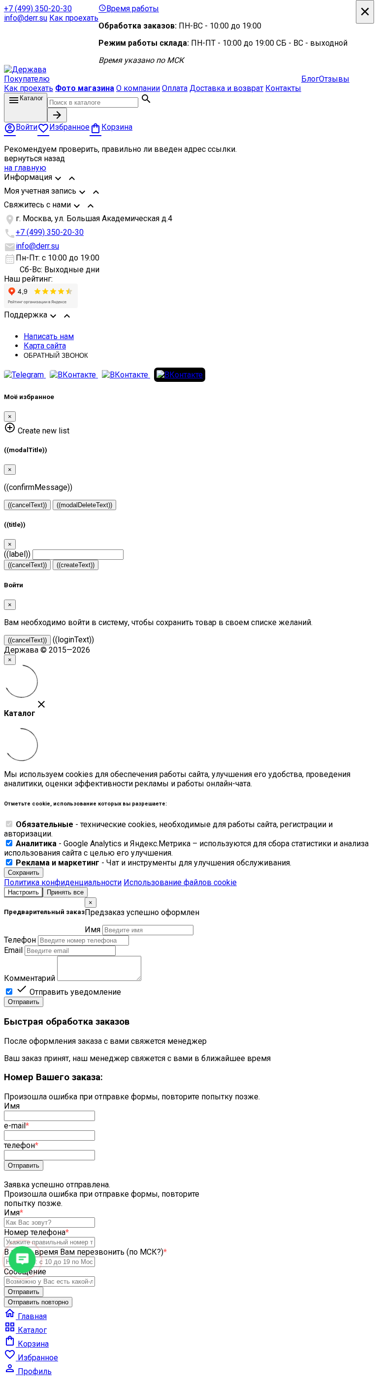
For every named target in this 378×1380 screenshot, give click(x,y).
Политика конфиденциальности (63, 882)
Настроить (23, 892)
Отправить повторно (38, 1302)
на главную (25, 167)
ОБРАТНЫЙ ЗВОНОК (56, 355)
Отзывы (334, 79)
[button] (189, 179)
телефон (21, 1145)
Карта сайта (45, 345)
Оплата (175, 88)
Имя (92, 929)
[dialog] (189, 952)
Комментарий (29, 978)
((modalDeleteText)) (84, 505)
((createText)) (75, 565)
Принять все (65, 892)
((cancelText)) (27, 505)
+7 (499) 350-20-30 (38, 8)
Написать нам (49, 336)
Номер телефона (36, 1232)
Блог (310, 79)
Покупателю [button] (27, 79)
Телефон (20, 940)
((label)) (17, 554)
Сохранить (23, 872)
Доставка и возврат (226, 88)
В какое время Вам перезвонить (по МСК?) (85, 1252)
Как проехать (73, 18)
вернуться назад (34, 158)
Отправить (23, 1002)
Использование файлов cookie (180, 882)
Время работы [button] (128, 8)
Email (13, 950)
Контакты (283, 88)
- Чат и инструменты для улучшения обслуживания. (153, 862)
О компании (138, 88)
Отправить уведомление (68, 992)
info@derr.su (25, 18)
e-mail (16, 1125)
